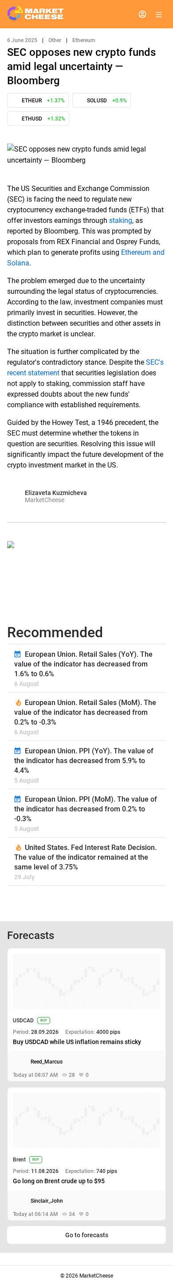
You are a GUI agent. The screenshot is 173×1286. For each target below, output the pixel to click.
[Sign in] (142, 14)
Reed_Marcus (47, 1062)
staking (120, 220)
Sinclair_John (47, 1201)
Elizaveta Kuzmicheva (56, 492)
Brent (19, 1160)
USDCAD (23, 1020)
